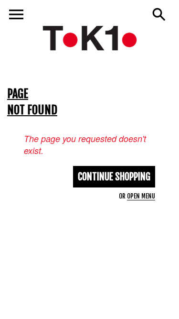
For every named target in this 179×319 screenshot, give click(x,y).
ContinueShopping (114, 177)
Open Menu (141, 196)
